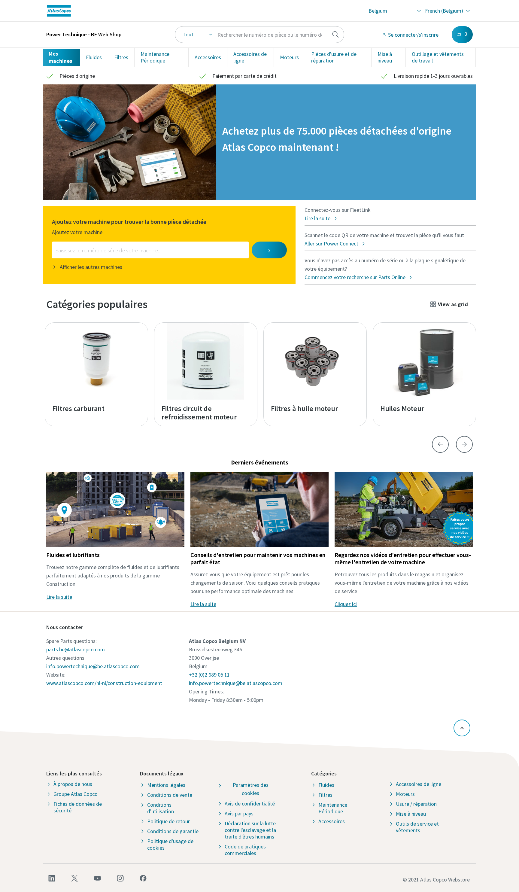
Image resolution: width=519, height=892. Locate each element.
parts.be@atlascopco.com (75, 649)
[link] (131, 11)
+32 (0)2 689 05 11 (209, 674)
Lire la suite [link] (59, 596)
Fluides (94, 57)
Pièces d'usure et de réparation (334, 57)
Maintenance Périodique (155, 57)
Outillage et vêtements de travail (438, 57)
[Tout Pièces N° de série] (259, 34)
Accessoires (208, 57)
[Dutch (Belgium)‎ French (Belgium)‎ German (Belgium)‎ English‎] (447, 11)
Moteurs (289, 57)
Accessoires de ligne (250, 57)
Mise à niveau (385, 57)
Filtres (121, 57)
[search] (335, 34)
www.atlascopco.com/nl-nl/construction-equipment (104, 683)
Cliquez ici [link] (346, 604)
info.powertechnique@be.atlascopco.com (93, 666)
